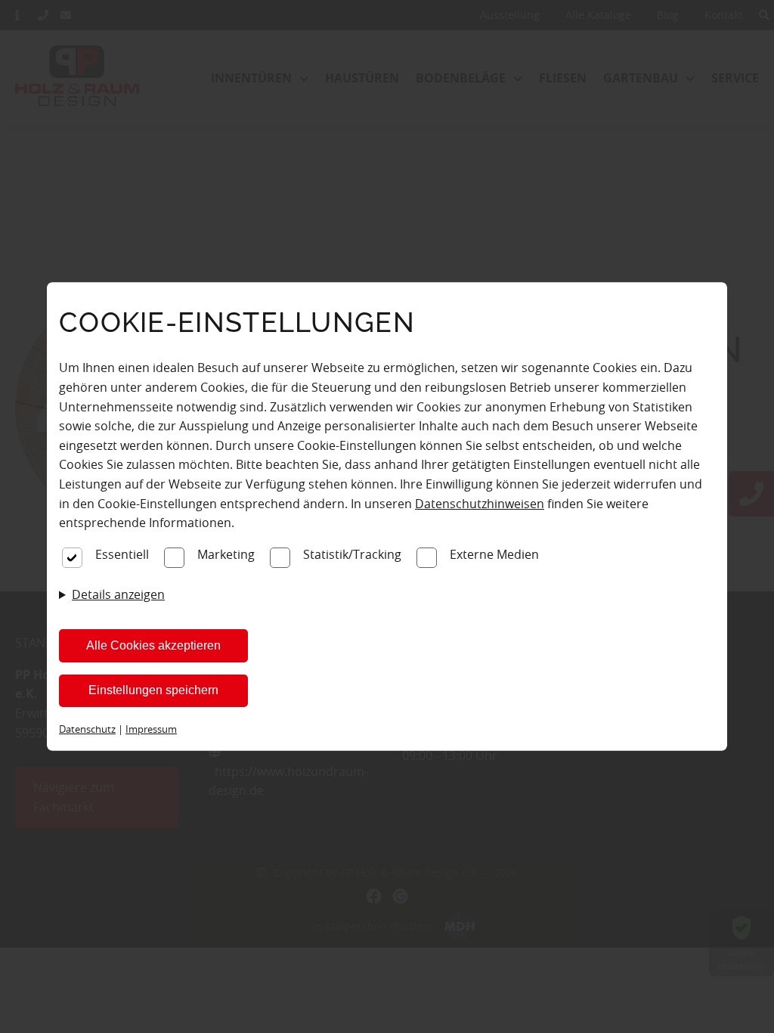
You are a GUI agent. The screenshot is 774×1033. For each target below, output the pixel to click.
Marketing (226, 554)
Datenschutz (87, 729)
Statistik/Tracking (352, 554)
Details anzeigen (118, 594)
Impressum (151, 729)
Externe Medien (494, 554)
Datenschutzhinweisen (479, 503)
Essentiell (122, 554)
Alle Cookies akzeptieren (153, 645)
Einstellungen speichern (153, 690)
